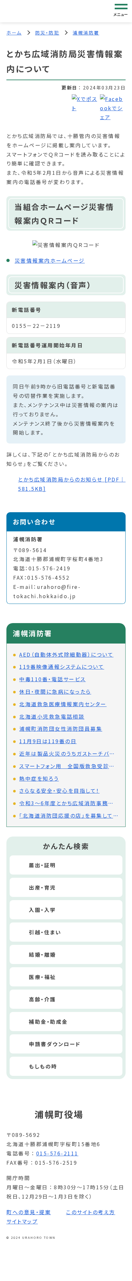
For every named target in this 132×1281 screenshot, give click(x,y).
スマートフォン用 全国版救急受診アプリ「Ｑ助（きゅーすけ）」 (69, 766)
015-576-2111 (57, 1153)
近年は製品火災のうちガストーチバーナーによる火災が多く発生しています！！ (69, 753)
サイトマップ (22, 1221)
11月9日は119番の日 (48, 741)
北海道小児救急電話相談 (52, 716)
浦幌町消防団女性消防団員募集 (60, 728)
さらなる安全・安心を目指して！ (59, 790)
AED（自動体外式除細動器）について (66, 654)
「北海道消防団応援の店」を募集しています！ (69, 815)
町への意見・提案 (28, 1212)
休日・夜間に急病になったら (55, 691)
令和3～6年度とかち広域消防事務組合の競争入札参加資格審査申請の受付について (69, 803)
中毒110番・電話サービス (52, 679)
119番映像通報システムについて (61, 666)
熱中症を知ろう (39, 778)
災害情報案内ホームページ (50, 260)
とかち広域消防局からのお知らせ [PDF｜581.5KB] (72, 483)
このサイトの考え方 (90, 1212)
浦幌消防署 (86, 32)
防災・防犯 (47, 32)
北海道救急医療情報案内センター (63, 704)
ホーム (14, 32)
